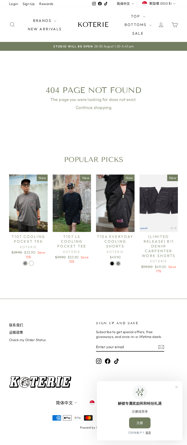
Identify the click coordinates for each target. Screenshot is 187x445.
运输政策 (16, 332)
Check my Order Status (27, 340)
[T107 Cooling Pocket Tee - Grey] (25, 263)
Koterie (93, 25)
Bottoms (136, 24)
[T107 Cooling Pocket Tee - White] (31, 263)
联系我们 (16, 325)
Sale (138, 33)
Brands (43, 20)
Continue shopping (94, 107)
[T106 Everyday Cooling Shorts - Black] (112, 263)
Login (13, 4)
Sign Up (29, 4)
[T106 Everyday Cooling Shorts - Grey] (118, 263)
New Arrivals (45, 29)
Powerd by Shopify (93, 427)
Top (136, 16)
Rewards (46, 4)
